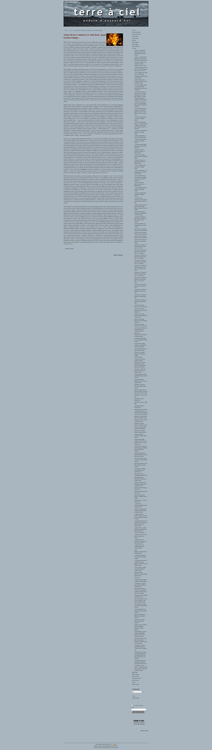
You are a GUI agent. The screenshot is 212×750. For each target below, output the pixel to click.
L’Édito (133, 682)
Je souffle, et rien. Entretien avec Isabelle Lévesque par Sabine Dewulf (140, 505)
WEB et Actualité (135, 674)
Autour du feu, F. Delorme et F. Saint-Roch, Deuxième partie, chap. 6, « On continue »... (140, 251)
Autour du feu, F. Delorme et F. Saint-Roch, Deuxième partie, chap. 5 (140, 291)
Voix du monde (135, 36)
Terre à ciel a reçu (135, 680)
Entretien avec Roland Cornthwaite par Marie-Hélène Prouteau (140, 436)
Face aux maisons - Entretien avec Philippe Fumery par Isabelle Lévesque (140, 470)
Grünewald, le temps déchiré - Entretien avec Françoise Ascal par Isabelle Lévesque (140, 484)
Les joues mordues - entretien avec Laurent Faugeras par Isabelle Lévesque (140, 569)
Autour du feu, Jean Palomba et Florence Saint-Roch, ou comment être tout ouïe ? (140, 329)
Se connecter (103, 744)
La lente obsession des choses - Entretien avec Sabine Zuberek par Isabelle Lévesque (140, 510)
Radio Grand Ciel (135, 676)
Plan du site (109, 744)
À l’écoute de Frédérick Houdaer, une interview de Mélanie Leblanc (139, 151)
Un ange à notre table (136, 32)
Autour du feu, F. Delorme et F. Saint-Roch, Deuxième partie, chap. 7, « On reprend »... (140, 257)
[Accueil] (106, 26)
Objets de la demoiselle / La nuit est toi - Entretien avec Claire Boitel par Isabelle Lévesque (140, 600)
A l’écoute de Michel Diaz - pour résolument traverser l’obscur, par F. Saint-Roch (140, 172)
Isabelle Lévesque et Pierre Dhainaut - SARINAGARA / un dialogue (140, 496)
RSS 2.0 (115, 744)
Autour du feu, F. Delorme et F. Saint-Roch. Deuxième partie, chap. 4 (140, 301)
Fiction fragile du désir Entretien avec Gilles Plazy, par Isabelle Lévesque (140, 479)
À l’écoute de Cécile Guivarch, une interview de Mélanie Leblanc (140, 118)
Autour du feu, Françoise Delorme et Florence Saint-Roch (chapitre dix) (140, 310)
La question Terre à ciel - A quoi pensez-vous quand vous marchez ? (140, 536)
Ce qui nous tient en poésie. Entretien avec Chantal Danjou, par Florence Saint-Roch (140, 345)
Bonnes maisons (135, 42)
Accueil (65, 30)
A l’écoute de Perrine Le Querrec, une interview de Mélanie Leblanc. (139, 184)
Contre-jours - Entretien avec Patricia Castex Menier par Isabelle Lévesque (140, 370)
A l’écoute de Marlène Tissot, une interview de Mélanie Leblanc (140, 167)
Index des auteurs (135, 684)
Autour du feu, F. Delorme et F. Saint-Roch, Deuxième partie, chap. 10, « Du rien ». (140, 246)
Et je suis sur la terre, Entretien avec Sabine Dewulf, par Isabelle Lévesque (140, 460)
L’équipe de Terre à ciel (136, 678)
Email (132, 707)
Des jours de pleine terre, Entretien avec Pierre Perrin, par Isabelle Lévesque (140, 381)
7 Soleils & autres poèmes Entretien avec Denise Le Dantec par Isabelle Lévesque (140, 81)
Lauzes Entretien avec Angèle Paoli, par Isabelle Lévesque (140, 552)
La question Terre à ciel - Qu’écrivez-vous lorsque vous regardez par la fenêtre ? (140, 541)
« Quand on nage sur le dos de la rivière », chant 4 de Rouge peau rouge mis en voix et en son (140, 69)
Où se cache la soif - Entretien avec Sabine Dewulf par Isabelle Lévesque (140, 605)
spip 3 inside (98, 744)
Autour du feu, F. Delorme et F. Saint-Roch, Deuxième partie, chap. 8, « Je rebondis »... (140, 262)
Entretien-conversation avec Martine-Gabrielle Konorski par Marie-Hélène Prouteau (140, 454)
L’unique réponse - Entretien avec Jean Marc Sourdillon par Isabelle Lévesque (140, 585)
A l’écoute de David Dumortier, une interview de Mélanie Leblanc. (140, 141)
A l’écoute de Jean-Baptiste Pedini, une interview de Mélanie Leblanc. (140, 156)
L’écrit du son (137, 577)
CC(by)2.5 (116, 746)
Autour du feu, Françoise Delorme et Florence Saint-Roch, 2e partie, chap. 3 (140, 315)
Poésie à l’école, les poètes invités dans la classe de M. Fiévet (139, 621)
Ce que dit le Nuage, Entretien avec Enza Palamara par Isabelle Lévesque (140, 340)
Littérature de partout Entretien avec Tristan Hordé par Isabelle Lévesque (140, 574)
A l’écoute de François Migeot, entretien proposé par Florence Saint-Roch (140, 146)
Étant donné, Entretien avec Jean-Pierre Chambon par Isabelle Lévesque (140, 465)
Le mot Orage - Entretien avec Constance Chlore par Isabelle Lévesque (140, 557)
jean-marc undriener (107, 746)
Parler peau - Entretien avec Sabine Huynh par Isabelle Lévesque (139, 616)
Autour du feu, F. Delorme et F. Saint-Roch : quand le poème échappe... (140, 241)
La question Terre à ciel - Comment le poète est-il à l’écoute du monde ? (139, 546)
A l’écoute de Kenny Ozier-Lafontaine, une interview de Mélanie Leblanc (140, 162)
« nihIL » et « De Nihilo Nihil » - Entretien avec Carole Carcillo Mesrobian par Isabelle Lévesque (140, 58)
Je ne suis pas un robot (138, 705)
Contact (133, 696)
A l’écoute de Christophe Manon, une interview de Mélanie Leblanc (140, 132)
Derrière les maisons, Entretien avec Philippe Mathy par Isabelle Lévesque (140, 376)
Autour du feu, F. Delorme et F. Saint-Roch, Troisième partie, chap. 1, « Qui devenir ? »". (140, 274)
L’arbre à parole (135, 38)
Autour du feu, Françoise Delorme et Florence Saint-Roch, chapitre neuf (140, 321)
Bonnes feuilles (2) (136, 46)
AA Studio (100, 746)
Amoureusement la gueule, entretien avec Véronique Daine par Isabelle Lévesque (140, 213)
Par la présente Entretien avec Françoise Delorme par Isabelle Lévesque (140, 611)
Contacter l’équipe (135, 698)
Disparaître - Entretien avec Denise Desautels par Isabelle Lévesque (140, 386)
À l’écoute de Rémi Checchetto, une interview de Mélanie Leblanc (140, 189)
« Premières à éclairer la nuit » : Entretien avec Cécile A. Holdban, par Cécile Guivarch (140, 64)
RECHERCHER (135, 689)
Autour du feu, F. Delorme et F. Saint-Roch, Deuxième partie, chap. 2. (140, 286)
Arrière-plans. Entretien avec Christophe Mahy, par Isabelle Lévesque (140, 225)
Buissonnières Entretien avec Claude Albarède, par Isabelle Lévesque (140, 335)
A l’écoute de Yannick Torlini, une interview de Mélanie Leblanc (140, 194)
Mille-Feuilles (135, 672)
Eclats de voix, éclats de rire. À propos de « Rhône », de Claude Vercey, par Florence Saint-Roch (140, 391)
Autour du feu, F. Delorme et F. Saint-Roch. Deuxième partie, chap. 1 (140, 296)
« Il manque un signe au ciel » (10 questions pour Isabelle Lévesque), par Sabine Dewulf (140, 662)
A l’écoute (71, 30)
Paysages (134, 40)
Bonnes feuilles (135, 44)
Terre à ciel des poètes (136, 34)
